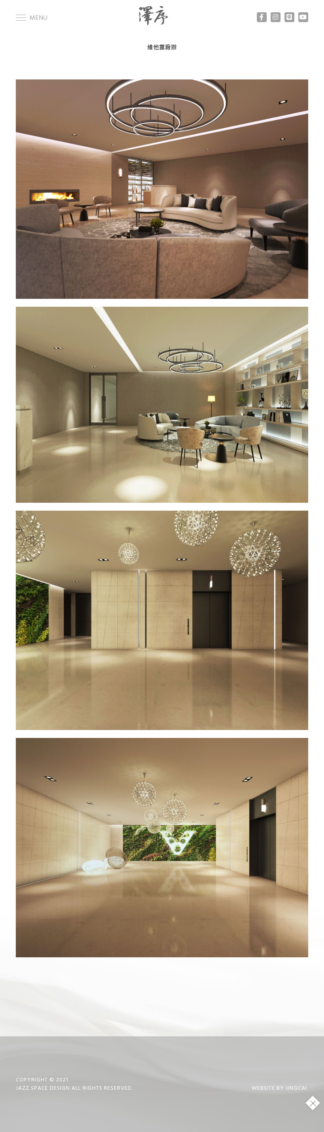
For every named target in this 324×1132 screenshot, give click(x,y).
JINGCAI (296, 1088)
